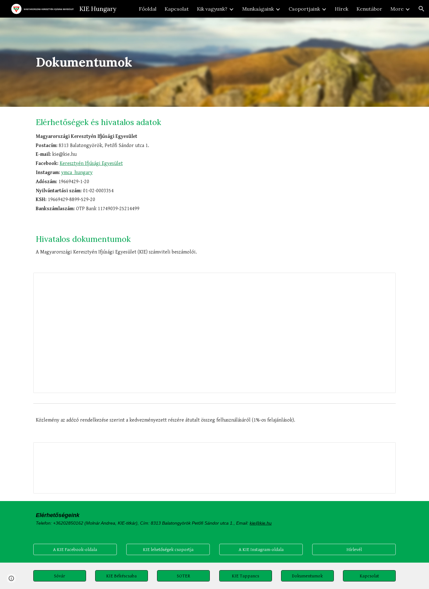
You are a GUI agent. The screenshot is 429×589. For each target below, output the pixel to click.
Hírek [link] (341, 9)
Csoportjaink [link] (304, 9)
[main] (214, 62)
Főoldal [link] (147, 9)
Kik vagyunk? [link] (212, 9)
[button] (421, 8)
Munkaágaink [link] (258, 9)
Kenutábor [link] (369, 9)
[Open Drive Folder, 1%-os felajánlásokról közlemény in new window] (384, 450)
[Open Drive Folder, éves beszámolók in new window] (384, 281)
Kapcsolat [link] (177, 9)
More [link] (397, 9)
